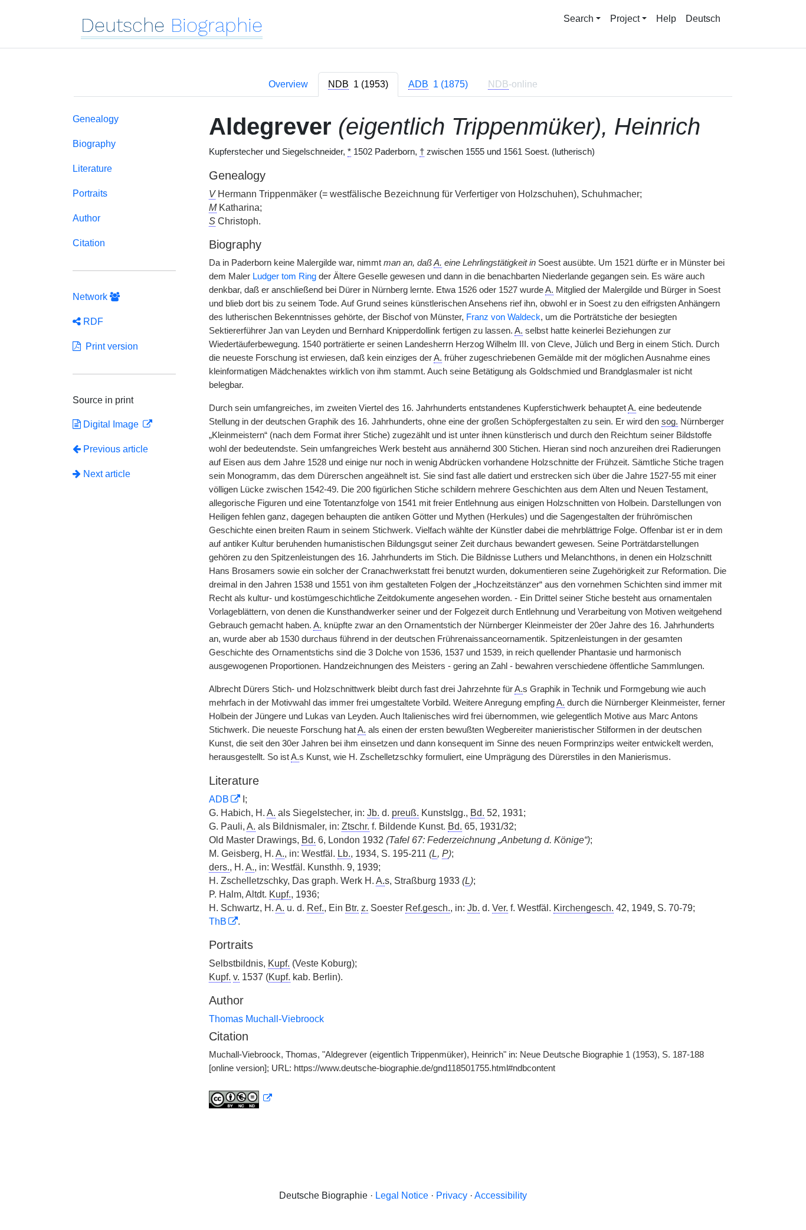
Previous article (115, 449)
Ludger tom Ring (284, 276)
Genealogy (96, 119)
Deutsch (703, 19)
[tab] (358, 84)
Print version (109, 346)
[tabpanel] (403, 613)
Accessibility (500, 1195)
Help (666, 19)
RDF (92, 322)
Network (91, 297)
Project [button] (625, 19)
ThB (218, 921)
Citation (89, 243)
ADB (219, 799)
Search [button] (578, 19)
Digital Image (111, 424)
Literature (92, 169)
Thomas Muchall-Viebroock (266, 1019)
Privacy (451, 1195)
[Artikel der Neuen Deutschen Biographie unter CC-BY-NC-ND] (241, 1098)
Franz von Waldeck (503, 317)
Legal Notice (401, 1195)
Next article (105, 474)
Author (86, 218)
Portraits (90, 193)
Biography (94, 144)
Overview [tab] (288, 84)
